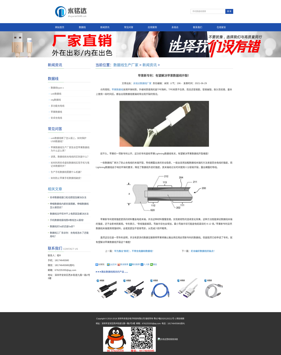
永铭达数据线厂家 (142, 83)
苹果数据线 (117, 89)
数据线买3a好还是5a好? (62, 226)
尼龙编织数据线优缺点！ (203, 251)
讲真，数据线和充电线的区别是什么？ (70, 156)
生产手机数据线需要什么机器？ (67, 172)
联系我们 (197, 27)
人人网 (146, 264)
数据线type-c (57, 87)
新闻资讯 (104, 27)
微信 (155, 264)
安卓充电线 (56, 118)
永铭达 (175, 27)
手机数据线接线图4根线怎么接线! (67, 220)
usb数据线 (56, 93)
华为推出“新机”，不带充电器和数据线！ (134, 251)
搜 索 (229, 11)
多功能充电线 (57, 105)
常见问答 (128, 27)
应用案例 (152, 27)
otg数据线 (56, 99)
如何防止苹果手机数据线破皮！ (67, 178)
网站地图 (180, 319)
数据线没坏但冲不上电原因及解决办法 (69, 213)
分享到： (102, 264)
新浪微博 (124, 264)
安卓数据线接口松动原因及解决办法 (68, 197)
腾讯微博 (136, 264)
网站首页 (59, 27)
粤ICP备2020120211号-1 (165, 319)
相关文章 (55, 189)
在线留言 (221, 27)
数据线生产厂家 (125, 65)
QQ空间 (113, 264)
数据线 (82, 27)
